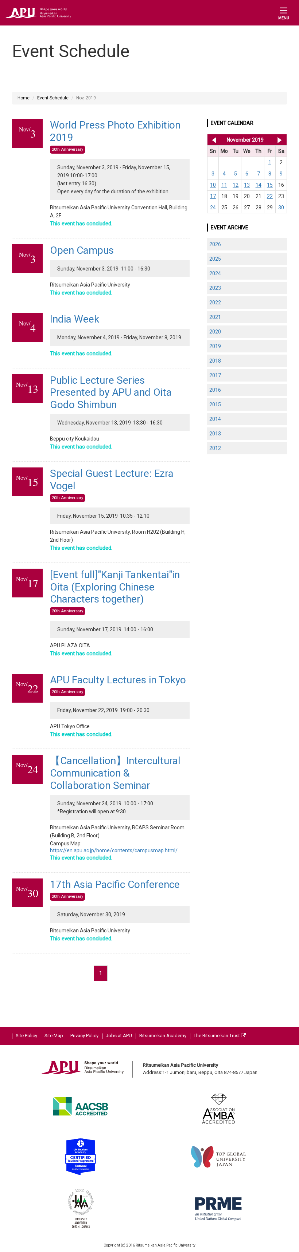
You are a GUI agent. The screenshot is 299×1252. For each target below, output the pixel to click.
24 (213, 207)
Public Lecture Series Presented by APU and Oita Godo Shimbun (111, 392)
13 (247, 185)
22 (270, 196)
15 (270, 185)
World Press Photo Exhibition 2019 (115, 131)
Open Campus (82, 250)
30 (281, 207)
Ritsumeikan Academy (162, 1035)
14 (258, 185)
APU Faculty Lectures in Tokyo (118, 680)
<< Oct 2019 (212, 140)
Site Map (53, 1035)
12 (235, 185)
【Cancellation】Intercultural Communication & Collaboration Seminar (115, 773)
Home (24, 97)
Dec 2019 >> (279, 140)
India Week (74, 319)
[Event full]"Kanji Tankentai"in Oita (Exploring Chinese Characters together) (115, 587)
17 (213, 196)
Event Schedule (53, 97)
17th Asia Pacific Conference (115, 884)
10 (213, 185)
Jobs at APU (119, 1035)
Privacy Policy (84, 1035)
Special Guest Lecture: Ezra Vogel (112, 479)
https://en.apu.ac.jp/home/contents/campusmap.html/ (114, 850)
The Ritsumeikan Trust (217, 1035)
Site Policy (26, 1035)
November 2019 (245, 140)
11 (224, 185)
